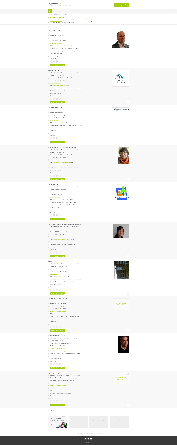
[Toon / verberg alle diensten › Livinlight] (71, 282)
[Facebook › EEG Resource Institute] (54, 138)
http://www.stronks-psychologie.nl (60, 45)
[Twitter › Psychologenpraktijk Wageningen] (51, 327)
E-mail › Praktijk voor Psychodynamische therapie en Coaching (62, 236)
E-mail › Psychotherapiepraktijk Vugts (57, 348)
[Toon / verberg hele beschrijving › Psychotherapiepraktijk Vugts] (71, 353)
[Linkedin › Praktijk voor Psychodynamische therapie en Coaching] (57, 252)
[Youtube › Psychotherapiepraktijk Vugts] (60, 364)
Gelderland (52, 35)
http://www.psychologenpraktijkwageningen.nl (63, 313)
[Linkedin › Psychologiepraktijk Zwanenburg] (57, 401)
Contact (70, 11)
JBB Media (87, 442)
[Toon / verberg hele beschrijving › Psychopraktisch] (71, 202)
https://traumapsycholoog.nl (59, 85)
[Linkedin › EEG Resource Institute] (57, 138)
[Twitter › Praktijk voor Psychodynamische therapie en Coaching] (51, 252)
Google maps (62, 35)
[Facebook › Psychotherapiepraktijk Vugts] (54, 364)
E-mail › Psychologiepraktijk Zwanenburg (58, 385)
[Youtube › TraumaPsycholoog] (60, 99)
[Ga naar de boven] (128, 65)
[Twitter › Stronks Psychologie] (51, 61)
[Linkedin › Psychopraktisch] (57, 215)
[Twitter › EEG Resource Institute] (51, 138)
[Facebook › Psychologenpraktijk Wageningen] (54, 327)
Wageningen (57, 303)
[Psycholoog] (50, 11)
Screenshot (71, 45)
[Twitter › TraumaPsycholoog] (51, 99)
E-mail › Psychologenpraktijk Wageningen (58, 311)
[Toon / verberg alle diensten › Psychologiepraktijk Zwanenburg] (71, 393)
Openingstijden (53, 130)
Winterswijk (57, 189)
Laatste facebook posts (63, 56)
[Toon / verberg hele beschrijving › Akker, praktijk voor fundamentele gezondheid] (71, 165)
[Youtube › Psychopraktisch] (60, 215)
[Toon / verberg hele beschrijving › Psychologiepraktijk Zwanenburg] (71, 390)
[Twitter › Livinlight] (51, 290)
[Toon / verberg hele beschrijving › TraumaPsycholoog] (71, 88)
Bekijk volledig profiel (57, 65)
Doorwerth (57, 377)
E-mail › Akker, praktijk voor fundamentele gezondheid (61, 159)
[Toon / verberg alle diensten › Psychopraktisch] (71, 205)
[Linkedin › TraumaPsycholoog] (57, 99)
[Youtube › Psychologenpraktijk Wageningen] (60, 327)
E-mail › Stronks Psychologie (56, 43)
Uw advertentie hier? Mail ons (78, 421)
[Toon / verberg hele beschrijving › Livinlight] (71, 279)
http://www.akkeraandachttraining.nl (61, 162)
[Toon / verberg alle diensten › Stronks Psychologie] (71, 51)
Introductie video (54, 133)
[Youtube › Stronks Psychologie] (60, 61)
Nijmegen (57, 112)
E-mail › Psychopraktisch (55, 197)
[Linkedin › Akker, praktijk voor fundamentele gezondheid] (57, 175)
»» (56, 27)
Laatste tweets (53, 56)
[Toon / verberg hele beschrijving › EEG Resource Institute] (71, 125)
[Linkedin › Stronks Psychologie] (57, 61)
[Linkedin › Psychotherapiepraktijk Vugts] (57, 364)
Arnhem (56, 35)
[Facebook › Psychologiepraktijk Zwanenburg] (54, 401)
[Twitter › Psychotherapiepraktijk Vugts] (51, 364)
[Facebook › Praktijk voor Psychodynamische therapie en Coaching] (54, 252)
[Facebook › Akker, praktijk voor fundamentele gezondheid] (54, 175)
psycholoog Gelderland (85, 19)
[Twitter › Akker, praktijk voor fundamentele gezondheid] (51, 175)
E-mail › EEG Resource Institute (56, 120)
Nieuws (56, 11)
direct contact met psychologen (56, 21)
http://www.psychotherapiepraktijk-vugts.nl (62, 351)
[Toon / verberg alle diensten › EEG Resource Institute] (71, 128)
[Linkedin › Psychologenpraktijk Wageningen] (57, 327)
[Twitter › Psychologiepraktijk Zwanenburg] (51, 401)
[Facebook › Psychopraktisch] (54, 215)
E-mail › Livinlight (53, 274)
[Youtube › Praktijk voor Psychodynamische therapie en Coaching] (60, 252)
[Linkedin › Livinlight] (57, 290)
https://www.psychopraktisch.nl (60, 199)
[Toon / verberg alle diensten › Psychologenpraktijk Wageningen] (71, 319)
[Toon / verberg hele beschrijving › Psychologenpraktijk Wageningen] (71, 316)
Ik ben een (122, 5)
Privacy (91, 442)
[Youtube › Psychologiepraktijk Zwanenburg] (60, 401)
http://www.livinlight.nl (58, 276)
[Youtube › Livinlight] (60, 290)
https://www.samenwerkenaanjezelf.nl (61, 239)
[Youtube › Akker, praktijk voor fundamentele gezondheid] (60, 175)
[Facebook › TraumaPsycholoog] (54, 99)
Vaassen (57, 229)
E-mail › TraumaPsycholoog (55, 83)
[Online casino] (58, 422)
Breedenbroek (58, 266)
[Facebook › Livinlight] (54, 290)
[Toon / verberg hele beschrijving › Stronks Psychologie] (71, 48)
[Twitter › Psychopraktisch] (51, 215)
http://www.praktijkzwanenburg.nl (60, 388)
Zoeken (63, 11)
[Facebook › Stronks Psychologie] (54, 61)
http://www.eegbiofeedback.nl (60, 122)
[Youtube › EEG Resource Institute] (60, 138)
